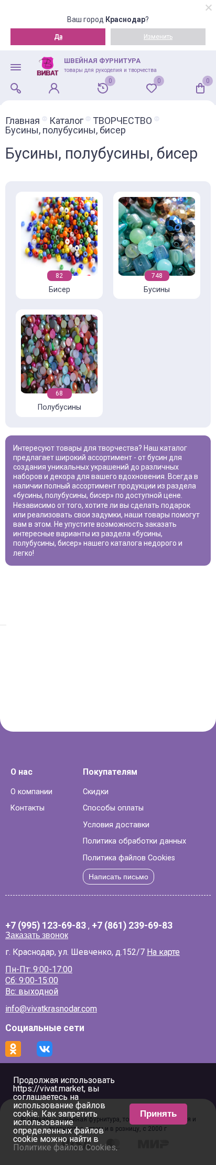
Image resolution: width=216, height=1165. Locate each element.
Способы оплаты (113, 808)
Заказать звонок (36, 935)
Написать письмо (118, 876)
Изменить (158, 36)
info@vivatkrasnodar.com (51, 1009)
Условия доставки (116, 824)
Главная (22, 121)
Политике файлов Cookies (64, 1147)
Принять (158, 1114)
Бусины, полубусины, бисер (65, 130)
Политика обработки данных (134, 841)
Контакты (27, 808)
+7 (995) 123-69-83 (45, 926)
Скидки (96, 791)
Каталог (66, 121)
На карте (163, 952)
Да (58, 36)
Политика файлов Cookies (129, 858)
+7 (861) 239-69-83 (132, 926)
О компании (31, 791)
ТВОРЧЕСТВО (122, 121)
